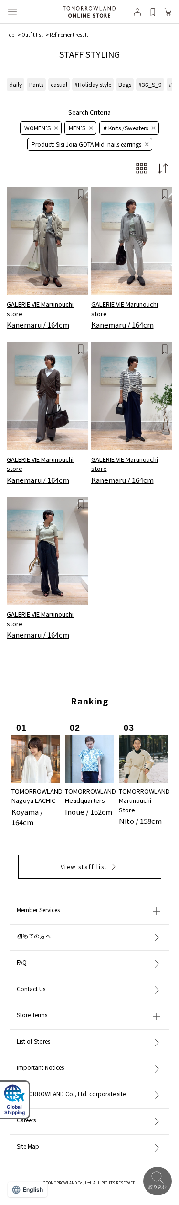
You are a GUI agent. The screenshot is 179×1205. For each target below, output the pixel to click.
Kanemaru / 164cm (38, 325)
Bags (124, 84)
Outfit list (32, 34)
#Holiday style (92, 84)
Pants (36, 84)
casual (59, 84)
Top (11, 34)
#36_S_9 (150, 84)
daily (15, 84)
